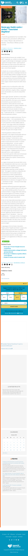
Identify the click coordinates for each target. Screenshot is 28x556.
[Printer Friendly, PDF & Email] (5, 241)
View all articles (5, 278)
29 (14, 450)
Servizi (23, 534)
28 (10, 450)
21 (10, 447)
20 (7, 447)
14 (10, 445)
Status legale (9, 536)
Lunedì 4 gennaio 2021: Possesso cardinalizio (12, 485)
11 (23, 442)
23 (17, 447)
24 (20, 447)
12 (4, 445)
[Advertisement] (14, 333)
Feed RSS (14, 459)
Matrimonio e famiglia (6, 7)
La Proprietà (18, 534)
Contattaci (20, 536)
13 (7, 445)
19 (4, 447)
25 (23, 447)
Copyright (14, 536)
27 (7, 450)
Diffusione (12, 534)
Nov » (6, 452)
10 (20, 442)
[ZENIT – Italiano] (8, 2)
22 (14, 447)
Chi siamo (4, 534)
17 (20, 445)
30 (17, 450)
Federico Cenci (17, 48)
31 (20, 450)
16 (17, 445)
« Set (3, 452)
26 (4, 450)
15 (14, 445)
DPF (8, 534)
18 (23, 445)
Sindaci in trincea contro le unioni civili (14, 257)
